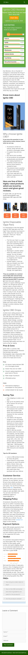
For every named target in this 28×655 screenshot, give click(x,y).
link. (12, 487)
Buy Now (7, 215)
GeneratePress (22, 652)
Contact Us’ (19, 519)
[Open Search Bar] (24, 2)
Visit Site (14, 18)
